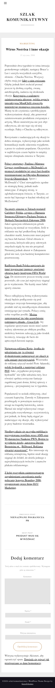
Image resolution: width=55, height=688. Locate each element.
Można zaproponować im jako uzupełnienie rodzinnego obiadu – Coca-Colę (24, 318)
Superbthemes (27, 684)
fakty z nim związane (33, 80)
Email (28, 622)
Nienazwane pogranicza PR (27, 519)
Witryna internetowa (28, 633)
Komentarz (27, 576)
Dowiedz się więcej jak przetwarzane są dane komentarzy (27, 661)
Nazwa (28, 611)
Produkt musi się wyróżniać (27, 537)
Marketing (27, 43)
